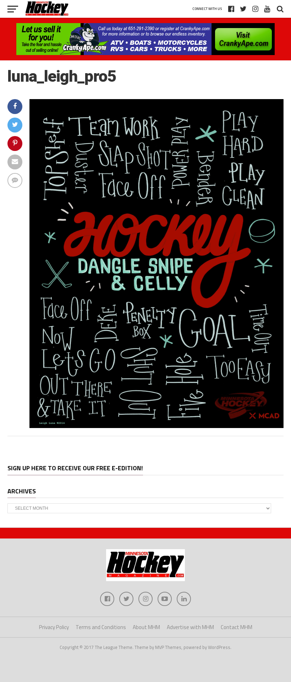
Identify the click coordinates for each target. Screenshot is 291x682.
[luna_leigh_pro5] (156, 426)
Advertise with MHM (190, 627)
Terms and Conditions (101, 627)
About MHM (146, 627)
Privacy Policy (54, 627)
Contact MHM (236, 627)
